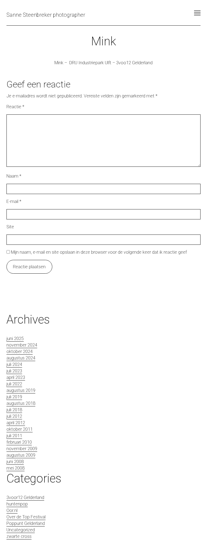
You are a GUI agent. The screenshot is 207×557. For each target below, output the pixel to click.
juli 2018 (14, 409)
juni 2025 (15, 338)
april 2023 (15, 377)
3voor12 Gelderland (25, 497)
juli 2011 (14, 435)
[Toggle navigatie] (197, 13)
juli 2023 (14, 370)
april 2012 (15, 422)
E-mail (13, 201)
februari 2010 (19, 442)
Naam (13, 176)
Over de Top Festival (26, 516)
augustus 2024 (20, 358)
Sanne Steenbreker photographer (45, 15)
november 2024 (21, 345)
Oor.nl (12, 510)
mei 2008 (15, 468)
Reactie (15, 106)
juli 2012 (14, 416)
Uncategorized (20, 529)
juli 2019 (14, 396)
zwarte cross (19, 536)
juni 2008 (15, 461)
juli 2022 (14, 383)
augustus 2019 (20, 390)
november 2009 (21, 448)
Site (10, 226)
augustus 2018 (20, 403)
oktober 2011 (19, 429)
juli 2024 (14, 364)
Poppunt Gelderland (25, 523)
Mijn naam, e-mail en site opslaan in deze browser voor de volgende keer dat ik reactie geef (99, 252)
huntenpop (17, 504)
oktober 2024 (19, 351)
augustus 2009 (20, 455)
